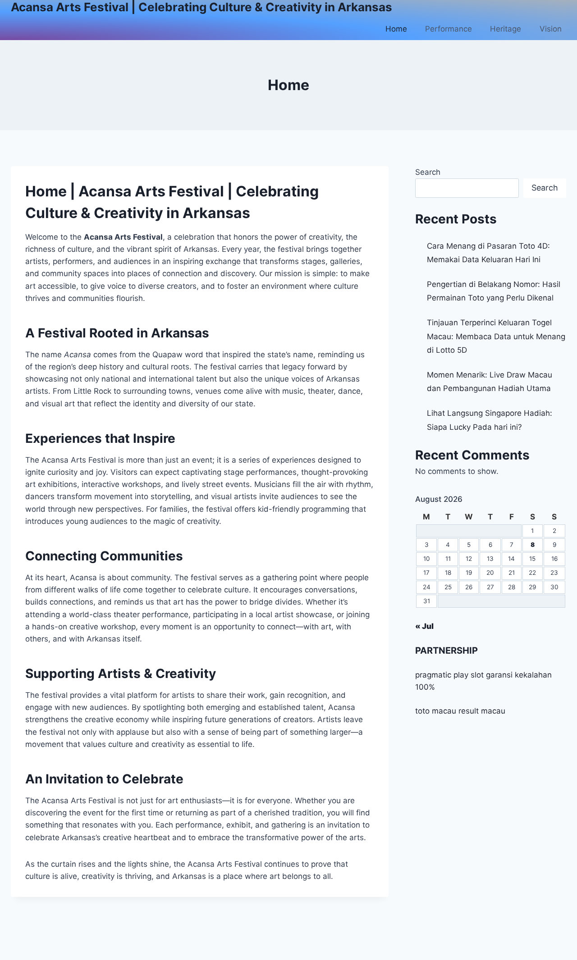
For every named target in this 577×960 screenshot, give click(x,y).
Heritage (505, 28)
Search (427, 172)
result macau (481, 710)
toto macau (435, 710)
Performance (448, 28)
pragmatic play (441, 674)
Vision (551, 28)
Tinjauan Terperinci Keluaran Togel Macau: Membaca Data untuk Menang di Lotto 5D (496, 336)
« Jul (424, 626)
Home (396, 28)
